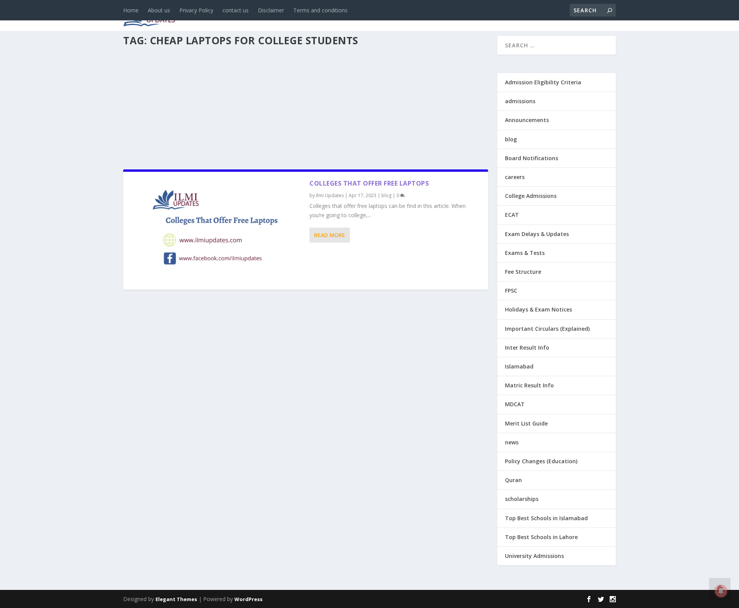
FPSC (511, 290)
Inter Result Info (527, 347)
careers (319, 16)
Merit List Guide (526, 423)
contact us (235, 10)
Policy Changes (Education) (541, 461)
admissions (362, 16)
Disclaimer (271, 10)
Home (131, 10)
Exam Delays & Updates (537, 234)
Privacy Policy (196, 10)
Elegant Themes (176, 599)
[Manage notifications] (721, 591)
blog (287, 16)
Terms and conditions (320, 10)
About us (159, 10)
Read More (329, 235)
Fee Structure (523, 271)
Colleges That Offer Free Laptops (369, 183)
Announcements (493, 16)
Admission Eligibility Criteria (543, 82)
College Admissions (531, 195)
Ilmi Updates (330, 195)
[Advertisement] (305, 105)
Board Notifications (531, 158)
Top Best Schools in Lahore (541, 537)
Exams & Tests (423, 16)
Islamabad (519, 366)
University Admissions (534, 555)
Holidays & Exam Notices (538, 309)
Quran (513, 480)
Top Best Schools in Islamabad (546, 518)
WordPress (248, 599)
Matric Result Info (529, 385)
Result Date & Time (571, 16)
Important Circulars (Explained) (547, 328)
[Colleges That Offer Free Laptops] (216, 230)
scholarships (521, 498)
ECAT (512, 214)
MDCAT (515, 404)
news (258, 16)
